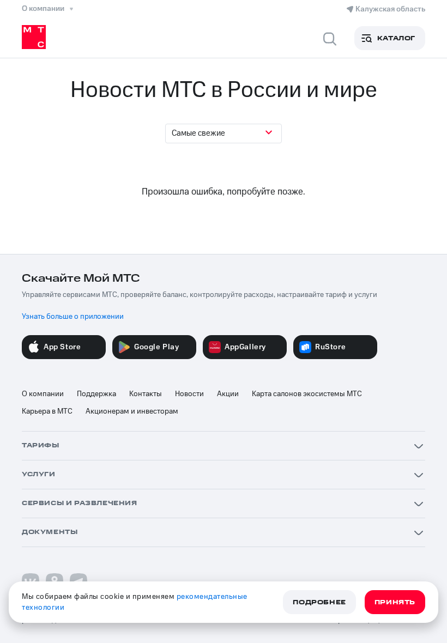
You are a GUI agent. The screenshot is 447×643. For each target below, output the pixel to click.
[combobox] (223, 133)
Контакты (145, 394)
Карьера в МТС (47, 411)
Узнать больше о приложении (73, 316)
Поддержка (96, 394)
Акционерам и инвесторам (132, 411)
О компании (43, 394)
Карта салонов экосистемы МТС (307, 394)
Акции (228, 394)
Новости (189, 394)
